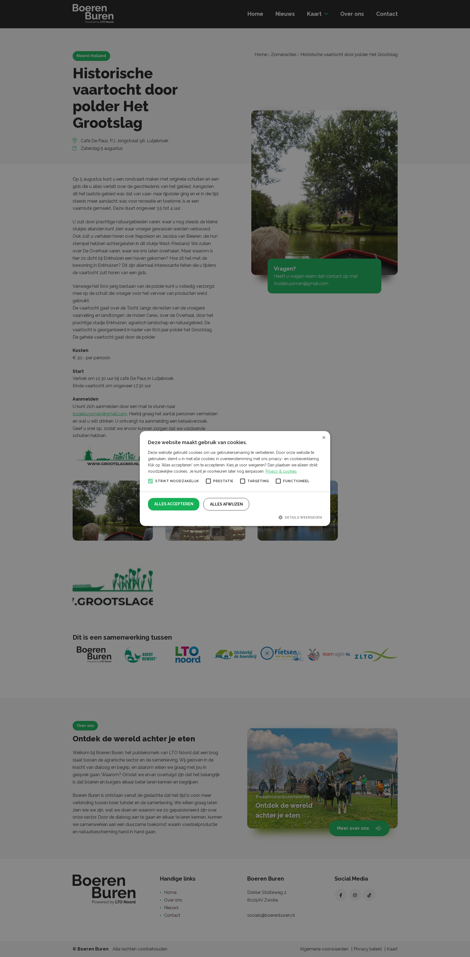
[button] (235, 517)
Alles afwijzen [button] (226, 504)
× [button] (324, 437)
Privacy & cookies (281, 471)
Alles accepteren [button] (173, 504)
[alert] (235, 478)
